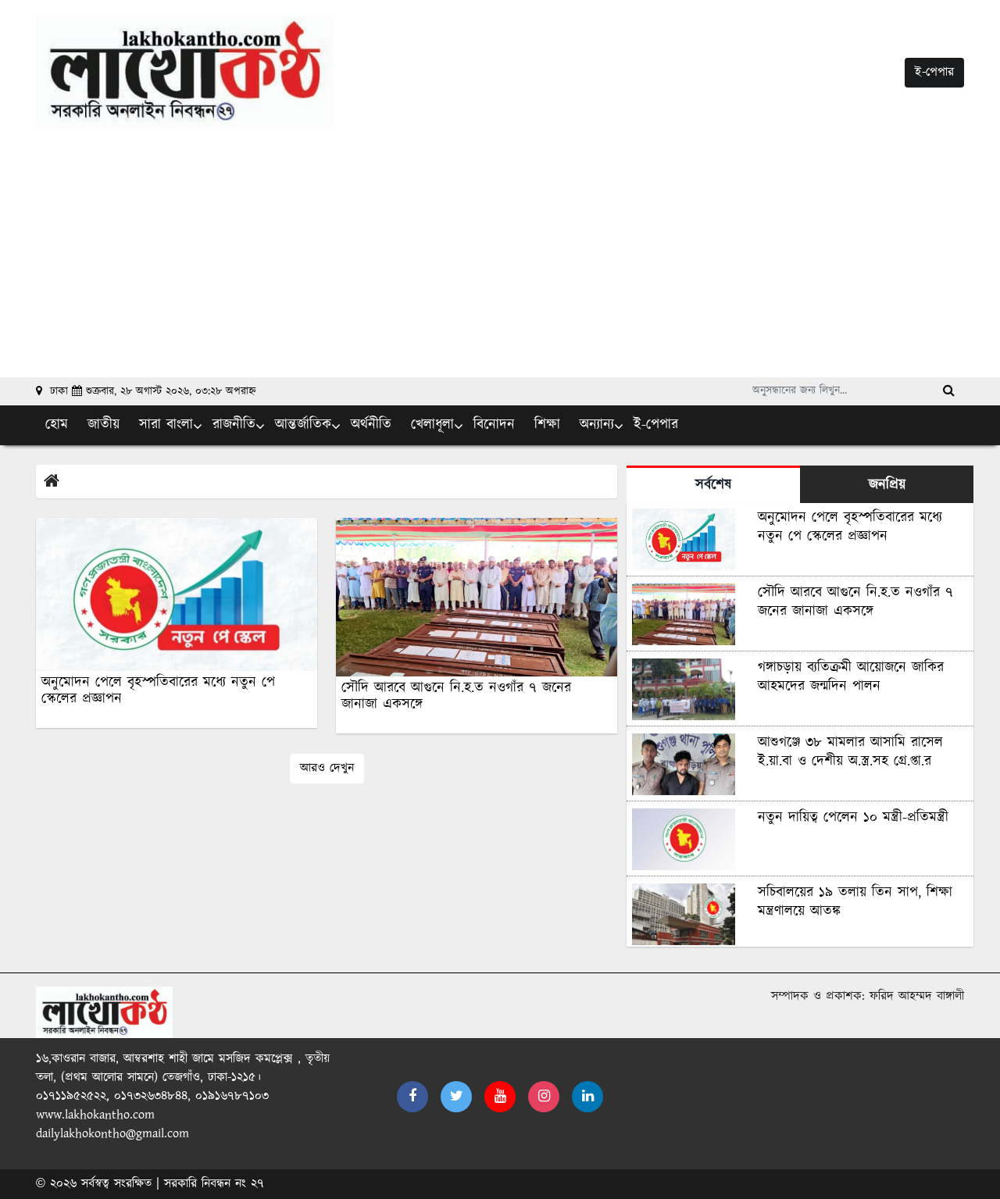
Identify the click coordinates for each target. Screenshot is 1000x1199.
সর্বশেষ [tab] (713, 485)
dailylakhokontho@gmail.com (112, 1134)
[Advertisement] (500, 244)
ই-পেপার (934, 72)
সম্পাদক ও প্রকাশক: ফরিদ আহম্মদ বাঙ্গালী (867, 996)
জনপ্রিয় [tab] (887, 485)
